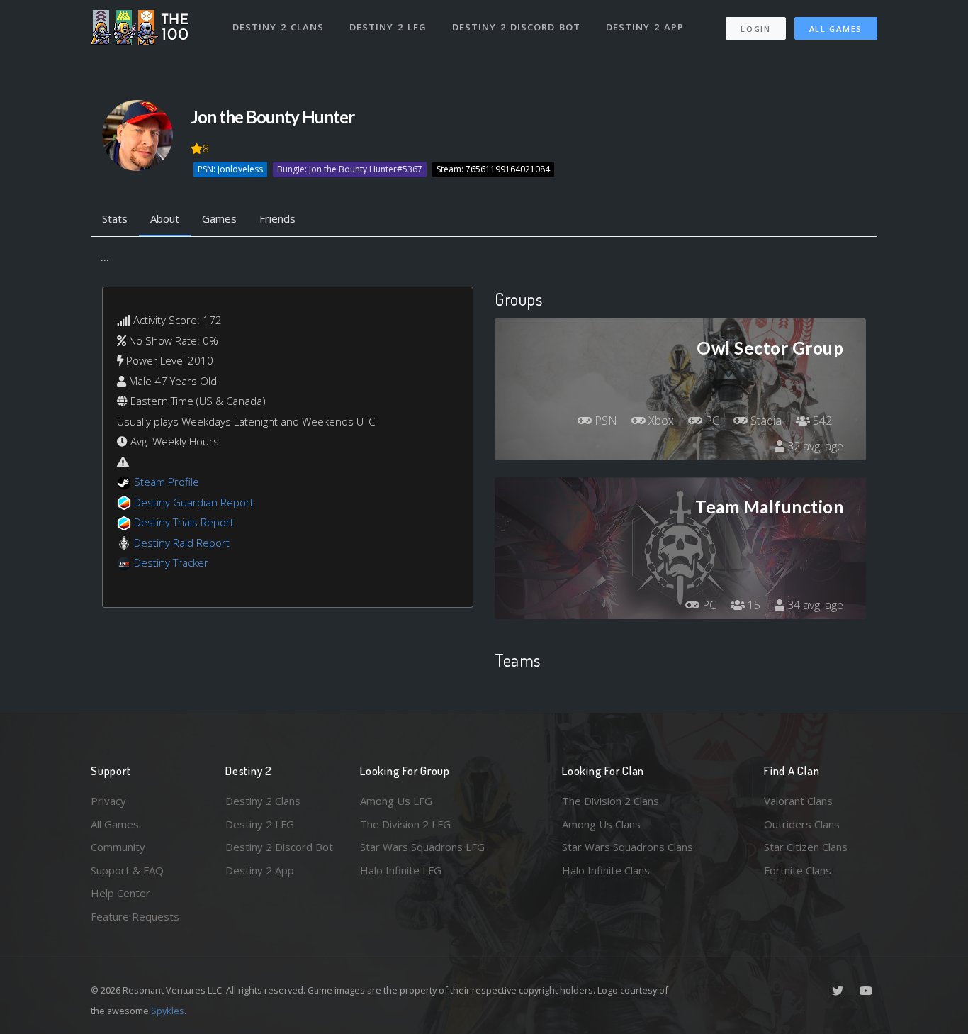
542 (821, 420)
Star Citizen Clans (806, 847)
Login (756, 28)
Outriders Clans (802, 824)
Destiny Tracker (171, 562)
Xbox (660, 420)
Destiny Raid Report (182, 542)
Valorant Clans (798, 801)
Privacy (108, 801)
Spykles (167, 1010)
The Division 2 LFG (405, 824)
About (164, 218)
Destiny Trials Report (184, 522)
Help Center (120, 893)
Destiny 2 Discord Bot (516, 27)
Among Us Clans (601, 824)
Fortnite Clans (797, 870)
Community (118, 847)
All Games (835, 28)
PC (710, 420)
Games (219, 218)
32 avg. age (813, 446)
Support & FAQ (127, 870)
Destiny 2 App (645, 27)
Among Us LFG (396, 801)
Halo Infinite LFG (400, 870)
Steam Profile (166, 481)
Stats (115, 218)
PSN (604, 420)
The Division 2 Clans (610, 801)
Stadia (765, 420)
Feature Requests (135, 916)
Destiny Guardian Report (194, 502)
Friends (277, 218)
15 (752, 605)
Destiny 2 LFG (388, 27)
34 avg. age (813, 605)
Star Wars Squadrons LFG (422, 847)
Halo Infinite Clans (606, 870)
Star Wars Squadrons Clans (627, 847)
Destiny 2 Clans (278, 27)
